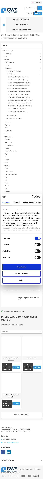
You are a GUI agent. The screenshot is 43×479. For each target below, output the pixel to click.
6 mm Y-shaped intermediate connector (11, 359)
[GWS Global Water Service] (9, 10)
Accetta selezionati (21, 273)
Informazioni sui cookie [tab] (32, 202)
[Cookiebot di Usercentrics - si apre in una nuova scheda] (31, 196)
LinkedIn (9, 452)
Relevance (5, 331)
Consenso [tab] (6, 202)
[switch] (38, 244)
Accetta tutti (21, 267)
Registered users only (6, 367)
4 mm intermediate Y (32, 358)
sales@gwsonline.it (13, 442)
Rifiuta (21, 280)
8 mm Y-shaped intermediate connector (11, 396)
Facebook (3, 452)
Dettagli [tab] (17, 202)
